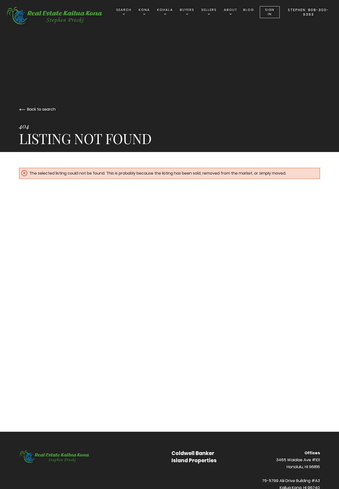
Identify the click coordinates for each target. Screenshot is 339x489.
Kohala (165, 9)
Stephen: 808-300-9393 (308, 12)
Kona (144, 9)
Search (124, 9)
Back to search (41, 109)
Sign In (269, 11)
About (230, 9)
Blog (248, 9)
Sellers (209, 9)
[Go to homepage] (60, 16)
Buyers (187, 9)
